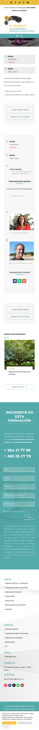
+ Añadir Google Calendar (20, 109)
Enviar (29, 517)
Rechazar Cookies (24, 723)
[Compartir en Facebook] (15, 281)
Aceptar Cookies (9, 723)
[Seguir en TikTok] (19, 2)
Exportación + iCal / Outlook (20, 117)
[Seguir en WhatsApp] (23, 2)
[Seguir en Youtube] (28, 2)
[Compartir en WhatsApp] (19, 281)
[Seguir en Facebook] (15, 2)
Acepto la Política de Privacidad (15, 511)
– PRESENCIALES (10, 657)
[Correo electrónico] (24, 281)
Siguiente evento (18, 387)
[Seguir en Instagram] (11, 2)
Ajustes (6, 726)
